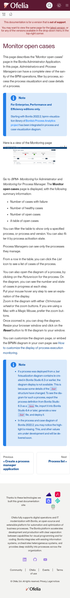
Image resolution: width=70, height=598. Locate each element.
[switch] (59, 5)
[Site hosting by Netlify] (57, 502)
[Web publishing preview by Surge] (53, 508)
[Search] (49, 5)
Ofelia (32, 569)
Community (16, 569)
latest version (57, 27)
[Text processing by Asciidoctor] (57, 496)
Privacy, (43, 581)
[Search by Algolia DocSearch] (48, 502)
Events (46, 569)
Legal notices (53, 581)
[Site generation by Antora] (48, 496)
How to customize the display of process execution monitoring (33, 347)
